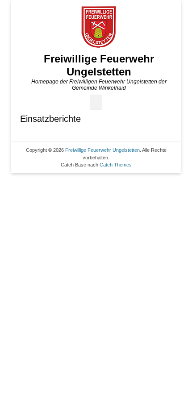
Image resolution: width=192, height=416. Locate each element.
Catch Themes (116, 164)
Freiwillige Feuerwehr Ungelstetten (99, 65)
